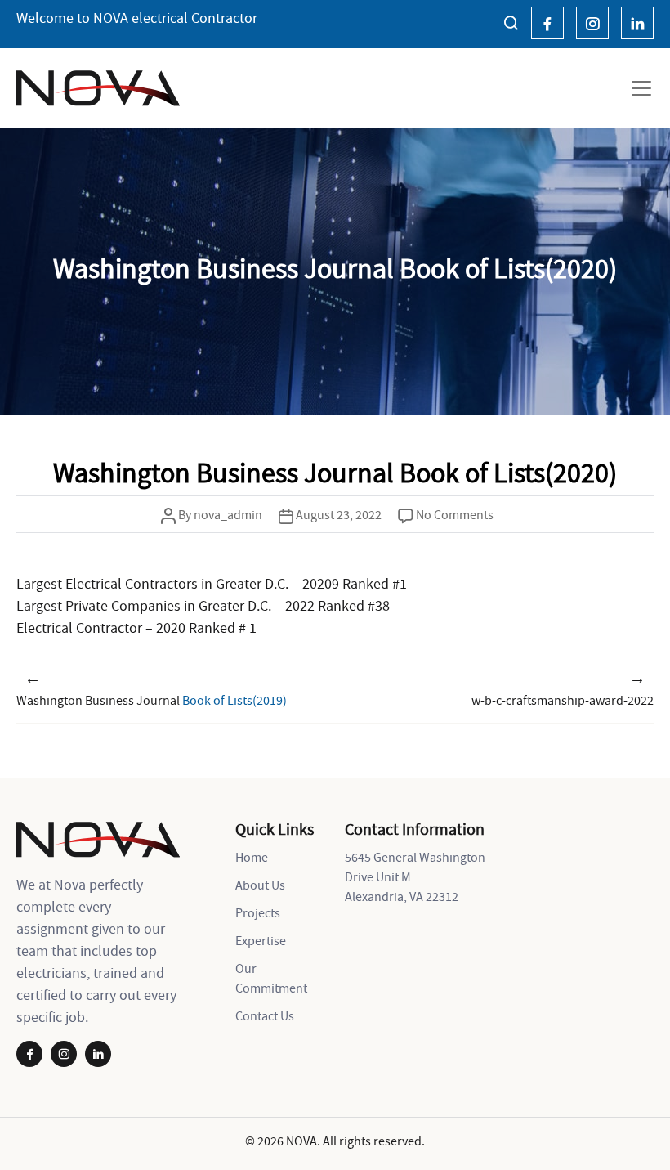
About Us (260, 884)
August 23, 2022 (339, 514)
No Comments (455, 514)
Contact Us (264, 1015)
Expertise (260, 940)
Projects (257, 912)
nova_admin (228, 514)
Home (251, 857)
